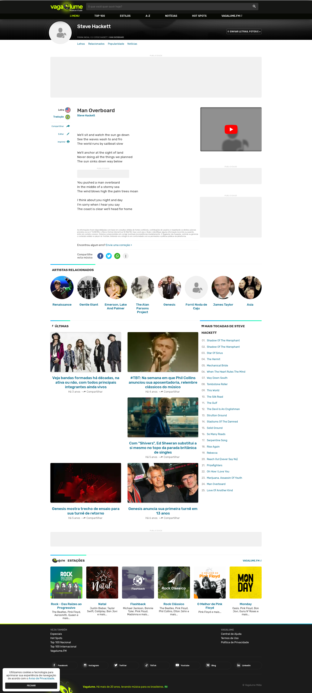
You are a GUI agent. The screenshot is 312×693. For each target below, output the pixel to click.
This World (213, 390)
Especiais (56, 633)
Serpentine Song (217, 440)
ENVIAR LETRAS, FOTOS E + (245, 31)
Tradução (58, 116)
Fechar (31, 685)
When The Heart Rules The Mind (226, 371)
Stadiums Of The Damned (222, 421)
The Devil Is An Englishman (223, 409)
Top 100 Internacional (63, 646)
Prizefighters (214, 465)
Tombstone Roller (217, 384)
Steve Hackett (94, 26)
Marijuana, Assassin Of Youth (224, 477)
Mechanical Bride (217, 365)
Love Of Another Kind (220, 490)
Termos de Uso (230, 638)
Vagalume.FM (230, 15)
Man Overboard (216, 484)
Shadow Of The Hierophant (223, 340)
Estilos (125, 15)
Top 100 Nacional (60, 642)
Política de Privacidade (235, 642)
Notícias (171, 15)
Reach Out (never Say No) (222, 459)
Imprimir (61, 142)
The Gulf (212, 402)
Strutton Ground (217, 415)
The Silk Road (215, 396)
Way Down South (217, 377)
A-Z (148, 15)
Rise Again (213, 446)
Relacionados (96, 43)
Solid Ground (215, 427)
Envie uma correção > (119, 245)
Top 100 (99, 15)
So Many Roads (216, 434)
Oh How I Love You (218, 471)
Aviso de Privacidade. (42, 678)
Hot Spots (199, 15)
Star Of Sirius (215, 353)
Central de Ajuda (231, 633)
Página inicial (83, 37)
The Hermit (213, 359)
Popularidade (116, 43)
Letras (81, 43)
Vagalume (66, 6)
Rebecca (212, 452)
